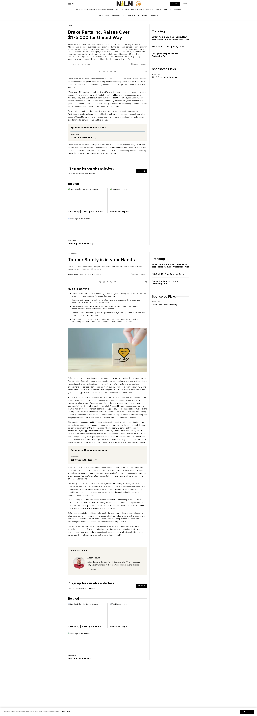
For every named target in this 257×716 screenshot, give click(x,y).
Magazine (154, 15)
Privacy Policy (65, 711)
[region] (128, 712)
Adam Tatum (73, 274)
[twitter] (108, 72)
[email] (115, 72)
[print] (146, 72)
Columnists (72, 253)
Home (70, 26)
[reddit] (111, 72)
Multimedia (142, 15)
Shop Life (131, 15)
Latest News (104, 15)
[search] (73, 4)
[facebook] (100, 72)
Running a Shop (118, 15)
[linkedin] (104, 72)
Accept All (247, 712)
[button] (69, 4)
